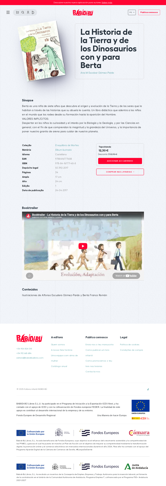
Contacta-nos (93, 372)
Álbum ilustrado (63, 150)
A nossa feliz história (61, 350)
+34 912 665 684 (23, 353)
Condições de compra (131, 350)
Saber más (107, 3)
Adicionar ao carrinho (120, 161)
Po (131, 12)
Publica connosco (149, 12)
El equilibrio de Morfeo (67, 145)
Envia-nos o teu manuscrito (100, 345)
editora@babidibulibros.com (29, 358)
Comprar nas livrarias (119, 172)
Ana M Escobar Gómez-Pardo (97, 73)
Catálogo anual (59, 366)
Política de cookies (129, 345)
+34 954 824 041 (24, 349)
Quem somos (58, 345)
